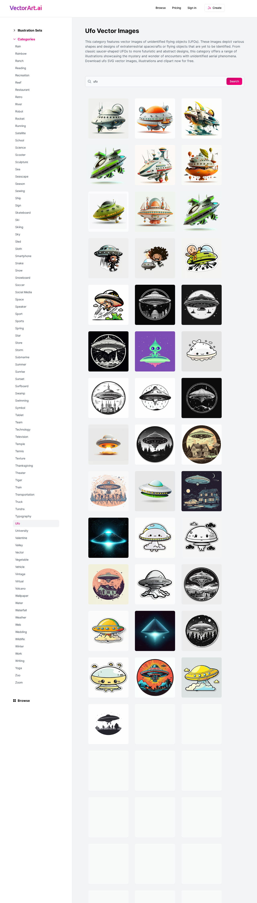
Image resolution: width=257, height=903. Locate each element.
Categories (26, 39)
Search (234, 81)
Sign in (192, 7)
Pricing (176, 7)
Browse (161, 7)
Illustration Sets (30, 30)
